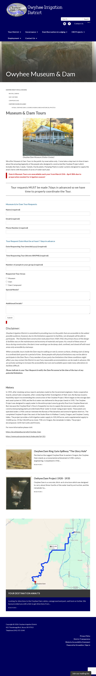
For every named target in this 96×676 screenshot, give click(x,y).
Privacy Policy (85, 636)
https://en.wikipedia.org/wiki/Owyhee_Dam (23, 432)
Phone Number (17, 228)
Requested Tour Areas (15, 274)
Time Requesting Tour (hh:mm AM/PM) (27, 255)
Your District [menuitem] (13, 32)
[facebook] (69, 24)
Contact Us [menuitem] (30, 38)
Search (86, 19)
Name (13, 210)
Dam (10, 282)
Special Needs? (12, 289)
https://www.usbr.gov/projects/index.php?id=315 (25, 436)
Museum (11, 278)
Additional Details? (14, 303)
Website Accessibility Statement (77, 642)
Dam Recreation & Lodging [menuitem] (53, 32)
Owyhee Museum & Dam (17, 104)
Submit (10, 318)
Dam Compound (14, 285)
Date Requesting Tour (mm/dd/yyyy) (26, 246)
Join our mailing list (80, 673)
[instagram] (64, 24)
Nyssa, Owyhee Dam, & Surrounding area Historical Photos (33, 107)
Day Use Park (13, 97)
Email (13, 219)
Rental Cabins (14, 93)
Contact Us (78, 23)
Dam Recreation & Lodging (16, 90)
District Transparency (82, 639)
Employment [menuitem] (13, 38)
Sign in (87, 645)
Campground (14, 100)
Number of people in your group (24, 265)
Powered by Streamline (75, 645)
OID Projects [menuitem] (77, 32)
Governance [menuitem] (30, 32)
